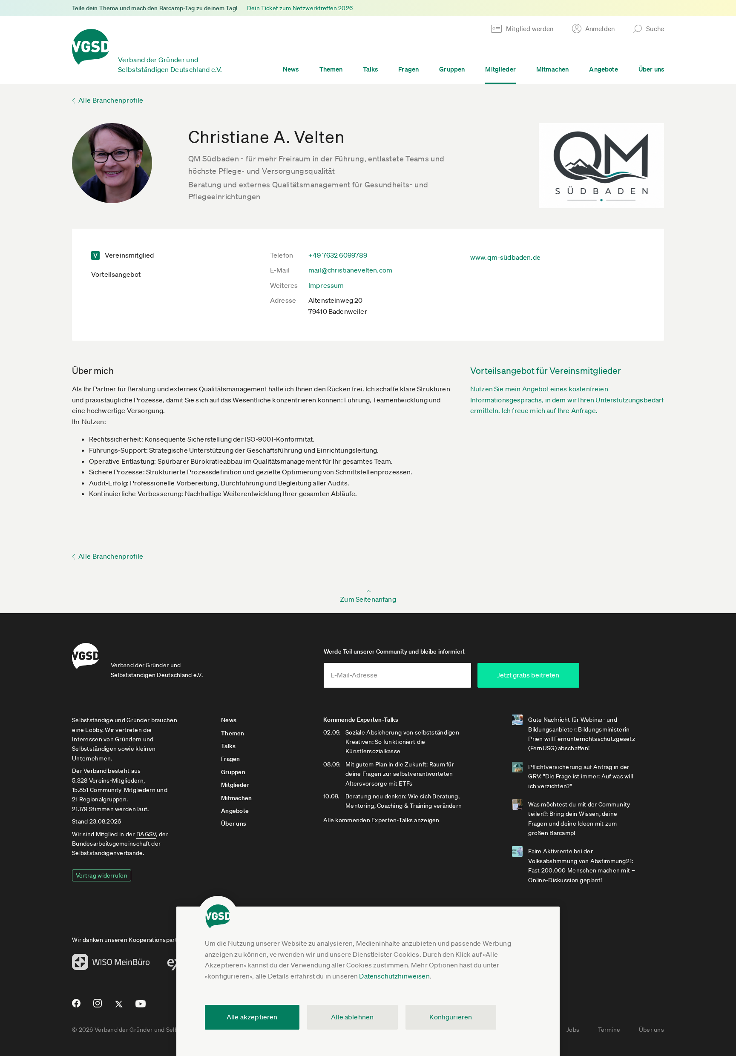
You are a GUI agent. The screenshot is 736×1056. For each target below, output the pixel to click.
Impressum (326, 285)
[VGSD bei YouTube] (141, 1007)
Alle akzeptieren (252, 1017)
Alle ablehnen (352, 1017)
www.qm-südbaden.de (505, 257)
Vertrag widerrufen (101, 875)
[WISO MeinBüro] (111, 964)
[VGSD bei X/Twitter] (119, 1007)
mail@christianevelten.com (350, 270)
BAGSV (146, 834)
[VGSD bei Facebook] (74, 1007)
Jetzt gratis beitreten (528, 675)
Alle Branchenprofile (110, 100)
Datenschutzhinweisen (394, 976)
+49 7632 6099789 (338, 255)
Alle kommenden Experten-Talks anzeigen (381, 820)
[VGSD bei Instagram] (98, 1007)
